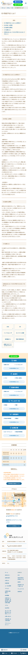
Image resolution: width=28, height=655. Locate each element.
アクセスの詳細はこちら (14, 526)
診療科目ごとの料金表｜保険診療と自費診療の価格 (8, 600)
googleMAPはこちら (12, 516)
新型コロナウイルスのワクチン (8, 344)
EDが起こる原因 (8, 25)
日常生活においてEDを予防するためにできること (14, 33)
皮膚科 (19, 582)
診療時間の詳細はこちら (14, 483)
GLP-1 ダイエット (8, 431)
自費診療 (20, 591)
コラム (6, 605)
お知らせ (7, 580)
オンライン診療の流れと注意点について (8, 612)
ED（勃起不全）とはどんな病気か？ (12, 23)
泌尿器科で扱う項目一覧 (21, 585)
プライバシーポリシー (8, 623)
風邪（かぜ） (6, 364)
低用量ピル (8, 339)
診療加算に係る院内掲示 (8, 619)
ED (20, 326)
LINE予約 (19, 4)
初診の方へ (7, 575)
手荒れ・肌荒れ (18, 378)
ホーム (6, 572)
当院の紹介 (7, 578)
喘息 (16, 405)
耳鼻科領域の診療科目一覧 (21, 578)
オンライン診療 (20, 333)
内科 (19, 575)
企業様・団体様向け (7, 591)
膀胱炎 (16, 418)
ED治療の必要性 (8, 27)
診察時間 (7, 583)
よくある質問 (8, 586)
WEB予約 (19, 2)
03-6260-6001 (15, 546)
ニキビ (5, 378)
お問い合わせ (8, 616)
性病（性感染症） (20, 339)
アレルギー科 (21, 589)
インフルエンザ (8, 333)
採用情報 (7, 595)
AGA (8, 326)
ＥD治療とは (7, 30)
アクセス (7, 588)
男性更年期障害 (7, 418)
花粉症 (5, 405)
